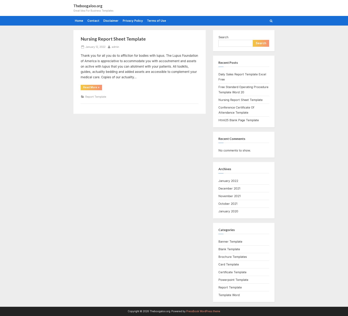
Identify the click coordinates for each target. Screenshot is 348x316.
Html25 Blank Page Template (238, 120)
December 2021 (229, 188)
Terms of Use (156, 20)
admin (115, 46)
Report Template (95, 96)
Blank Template (229, 249)
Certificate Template (232, 272)
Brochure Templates (232, 257)
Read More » (92, 88)
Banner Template (230, 241)
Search (223, 37)
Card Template (228, 264)
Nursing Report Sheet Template (113, 38)
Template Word (229, 295)
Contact (93, 20)
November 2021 (229, 196)
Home (79, 20)
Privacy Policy (133, 20)
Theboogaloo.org (87, 6)
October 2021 (227, 203)
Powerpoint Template (233, 280)
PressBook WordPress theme (203, 311)
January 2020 (228, 211)
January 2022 (228, 181)
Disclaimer (111, 20)
